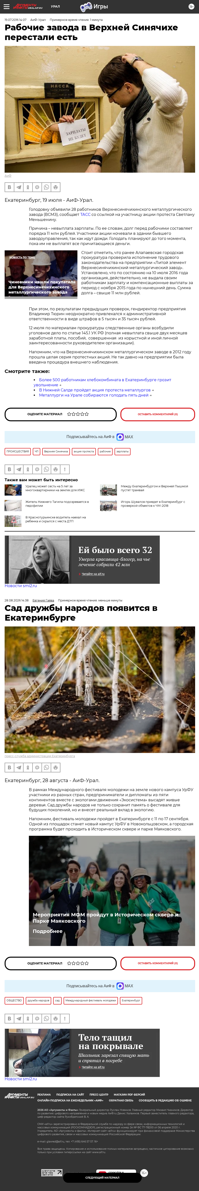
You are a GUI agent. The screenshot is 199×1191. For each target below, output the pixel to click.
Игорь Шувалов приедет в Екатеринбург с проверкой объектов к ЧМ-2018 (153, 503)
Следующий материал (102, 1177)
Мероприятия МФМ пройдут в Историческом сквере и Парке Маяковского (105, 918)
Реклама (44, 1094)
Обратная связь (121, 1100)
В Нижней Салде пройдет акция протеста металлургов (95, 390)
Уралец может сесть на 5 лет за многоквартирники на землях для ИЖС (55, 488)
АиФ (8, 175)
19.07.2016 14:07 (15, 20)
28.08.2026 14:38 (17, 600)
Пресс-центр (99, 1094)
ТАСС (85, 214)
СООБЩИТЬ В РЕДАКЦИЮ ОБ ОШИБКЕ (165, 1100)
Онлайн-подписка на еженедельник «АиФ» (70, 1100)
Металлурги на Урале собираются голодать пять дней (94, 395)
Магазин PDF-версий (129, 1094)
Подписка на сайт (70, 1094)
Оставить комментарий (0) (158, 414)
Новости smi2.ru (21, 585)
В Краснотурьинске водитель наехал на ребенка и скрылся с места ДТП (55, 519)
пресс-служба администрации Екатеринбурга (40, 756)
